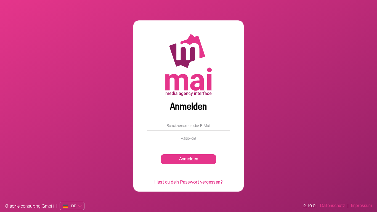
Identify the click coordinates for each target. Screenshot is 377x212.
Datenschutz (332, 206)
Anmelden (188, 159)
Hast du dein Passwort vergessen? (188, 182)
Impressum (361, 206)
